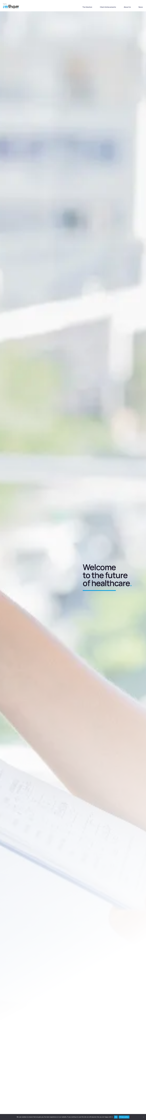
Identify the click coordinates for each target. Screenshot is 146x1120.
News (141, 7)
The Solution (87, 7)
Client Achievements (108, 7)
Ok (116, 1117)
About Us (127, 7)
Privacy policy (124, 1117)
